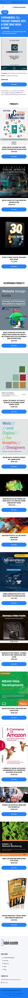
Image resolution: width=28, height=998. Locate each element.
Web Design (23, 73)
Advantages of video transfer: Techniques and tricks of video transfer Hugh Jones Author (14, 655)
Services (6, 960)
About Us (6, 963)
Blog (5, 969)
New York (5, 2)
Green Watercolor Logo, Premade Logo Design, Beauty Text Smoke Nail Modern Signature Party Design (14, 501)
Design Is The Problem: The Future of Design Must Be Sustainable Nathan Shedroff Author (14, 402)
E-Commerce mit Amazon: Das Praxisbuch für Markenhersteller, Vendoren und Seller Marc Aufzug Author (14, 770)
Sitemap (18, 995)
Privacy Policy (11, 995)
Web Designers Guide (14, 73)
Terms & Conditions (17, 993)
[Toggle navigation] (3, 7)
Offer (4, 12)
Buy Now (14, 84)
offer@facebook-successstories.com (18, 2)
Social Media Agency (9, 957)
